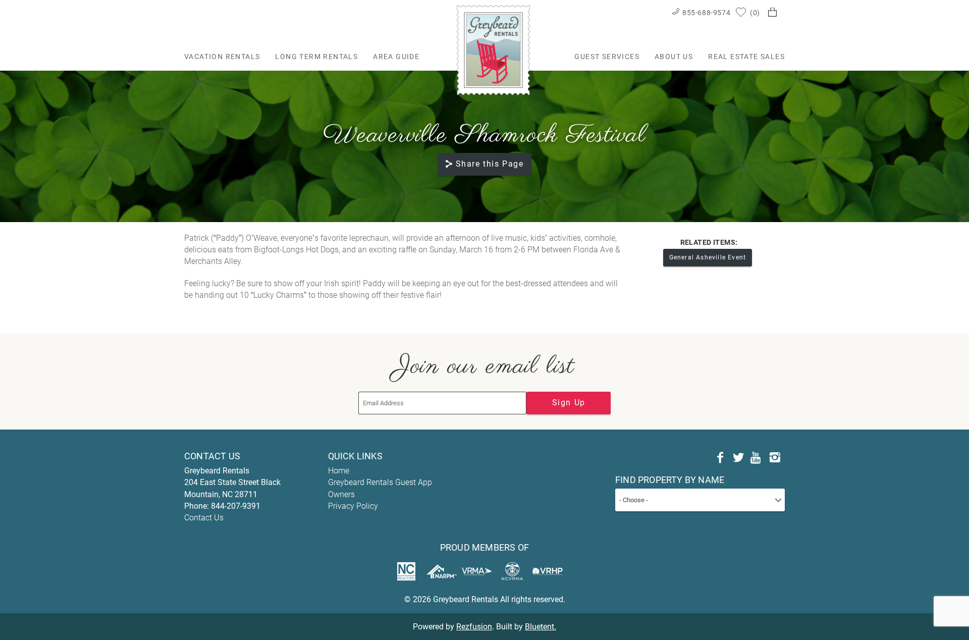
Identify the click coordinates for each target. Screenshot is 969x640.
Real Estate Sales (746, 56)
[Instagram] (775, 458)
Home (338, 470)
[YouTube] (756, 458)
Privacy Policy (353, 506)
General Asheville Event (707, 257)
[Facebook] (720, 458)
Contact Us (204, 517)
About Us (674, 56)
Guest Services (606, 56)
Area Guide (396, 56)
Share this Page (490, 164)
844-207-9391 (235, 506)
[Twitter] (738, 458)
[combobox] (700, 500)
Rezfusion (474, 626)
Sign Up (568, 402)
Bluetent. (540, 626)
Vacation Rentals (222, 56)
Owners (341, 494)
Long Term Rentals (316, 56)
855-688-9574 (706, 13)
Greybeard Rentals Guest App (380, 482)
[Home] (493, 50)
